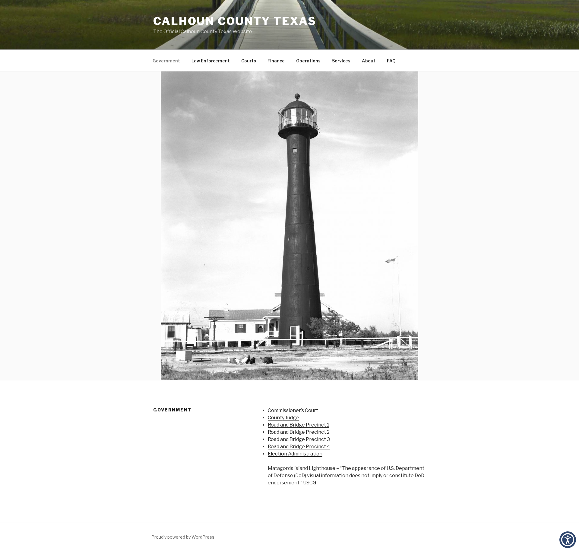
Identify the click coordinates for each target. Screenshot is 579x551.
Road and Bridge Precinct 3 (299, 439)
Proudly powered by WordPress (182, 537)
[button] (567, 539)
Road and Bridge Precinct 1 (298, 425)
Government (166, 60)
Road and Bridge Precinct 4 (299, 446)
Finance (276, 60)
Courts (248, 60)
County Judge (283, 417)
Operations (308, 60)
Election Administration (295, 454)
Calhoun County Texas (234, 21)
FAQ (391, 60)
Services (341, 60)
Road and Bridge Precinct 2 (299, 432)
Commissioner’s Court (293, 410)
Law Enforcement (210, 60)
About (368, 60)
